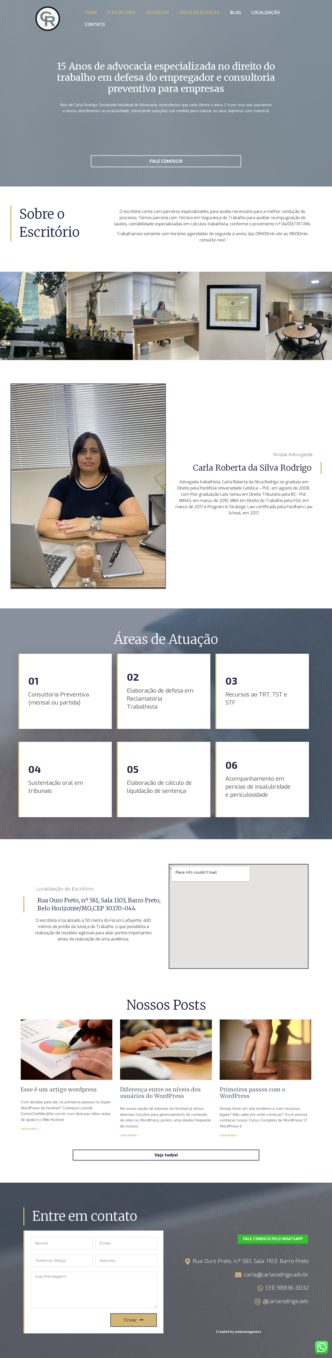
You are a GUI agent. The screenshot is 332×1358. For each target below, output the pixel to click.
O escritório (121, 12)
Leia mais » (30, 1129)
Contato (95, 24)
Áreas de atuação (199, 12)
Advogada (157, 12)
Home (91, 12)
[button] (166, 161)
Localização (265, 12)
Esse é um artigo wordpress (59, 1089)
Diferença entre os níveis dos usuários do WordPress (160, 1093)
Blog (235, 12)
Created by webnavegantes (238, 1332)
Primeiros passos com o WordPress (252, 1093)
